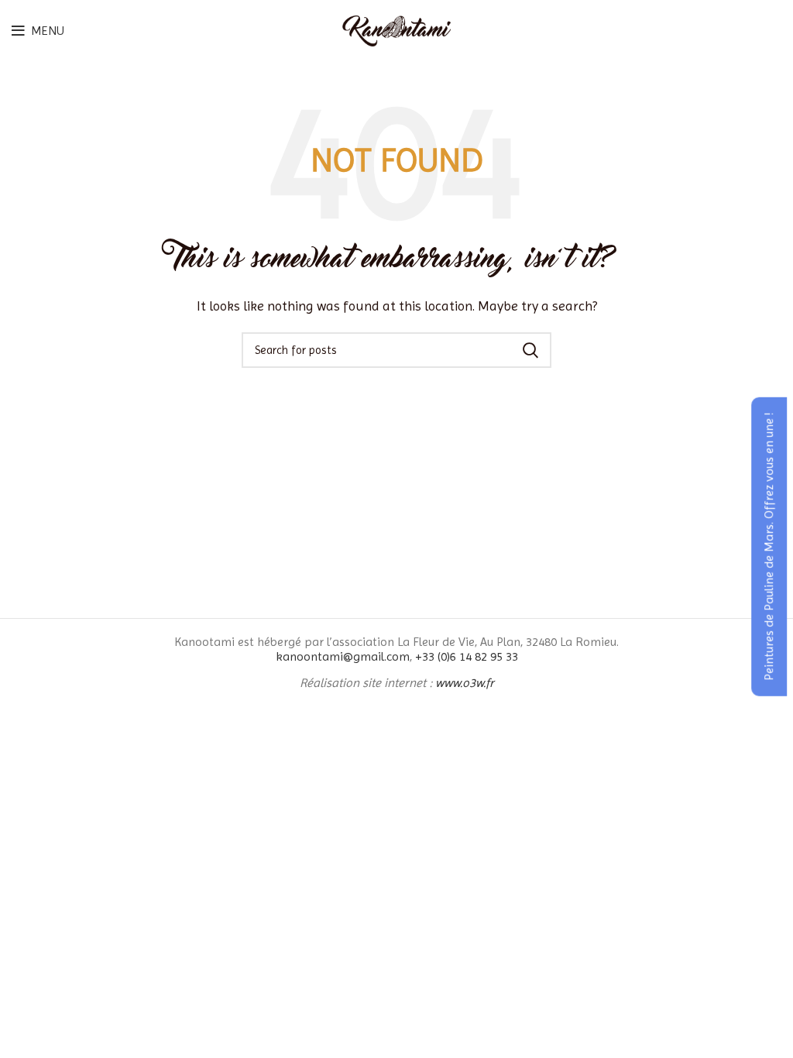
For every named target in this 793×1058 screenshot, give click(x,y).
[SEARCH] (530, 350)
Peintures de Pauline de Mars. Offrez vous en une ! (768, 547)
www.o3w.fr (464, 682)
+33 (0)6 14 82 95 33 (466, 656)
